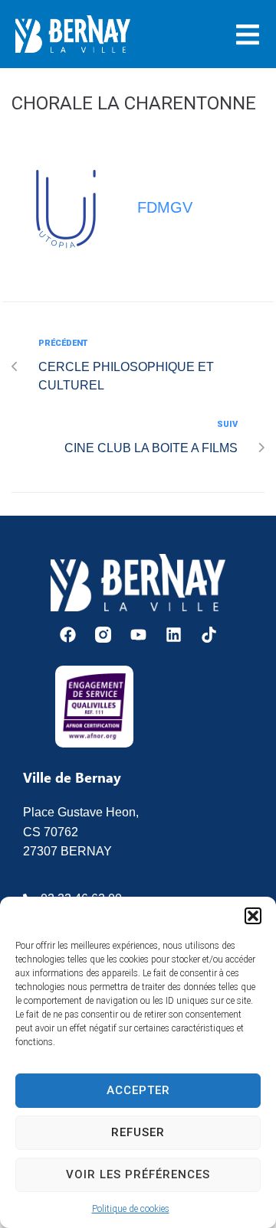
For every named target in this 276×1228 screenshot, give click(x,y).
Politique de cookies (130, 1209)
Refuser (138, 1132)
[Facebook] (68, 635)
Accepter (138, 1090)
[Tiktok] (209, 635)
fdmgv (164, 207)
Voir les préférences (138, 1174)
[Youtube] (138, 635)
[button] (253, 915)
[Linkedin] (174, 635)
